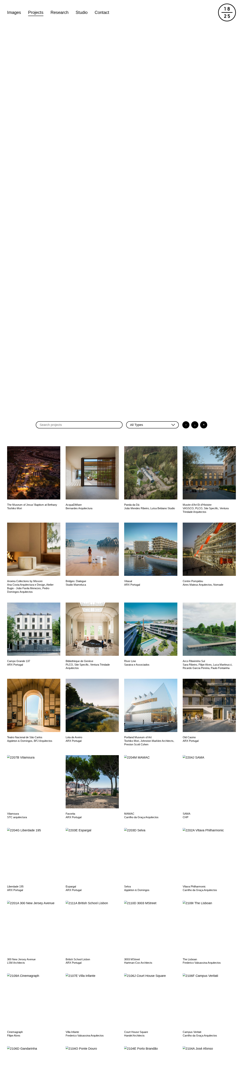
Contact (102, 12)
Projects (35, 12)
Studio (82, 12)
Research (59, 12)
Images (14, 12)
